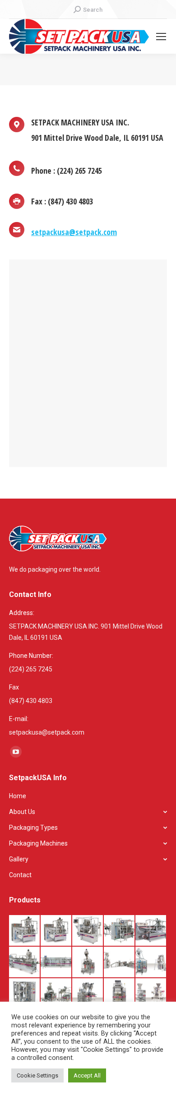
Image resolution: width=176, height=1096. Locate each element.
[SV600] (56, 994)
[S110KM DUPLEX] (119, 931)
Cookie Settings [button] (37, 1075)
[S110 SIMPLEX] (25, 931)
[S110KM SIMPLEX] (88, 931)
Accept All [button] (87, 1075)
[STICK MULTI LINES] (151, 994)
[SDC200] (88, 962)
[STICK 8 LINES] (119, 994)
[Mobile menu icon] (161, 36)
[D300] (25, 994)
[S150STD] (25, 962)
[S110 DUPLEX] (56, 931)
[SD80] (88, 994)
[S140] (151, 931)
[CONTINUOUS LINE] (119, 962)
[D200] (151, 962)
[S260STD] (56, 962)
